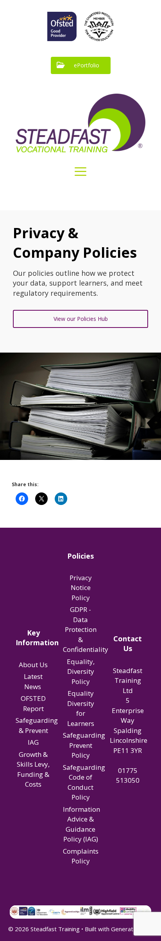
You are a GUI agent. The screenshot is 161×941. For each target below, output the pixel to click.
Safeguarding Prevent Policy (84, 745)
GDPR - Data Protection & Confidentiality (85, 629)
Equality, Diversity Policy (81, 671)
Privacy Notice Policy (81, 587)
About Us (33, 664)
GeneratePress (132, 929)
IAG (33, 742)
